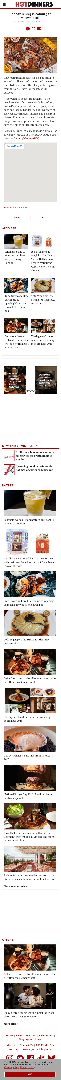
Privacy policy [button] (27, 1067)
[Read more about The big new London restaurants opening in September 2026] (42, 326)
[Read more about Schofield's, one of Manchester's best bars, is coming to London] (16, 241)
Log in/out (47, 1049)
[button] (22, 29)
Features (31, 1035)
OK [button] (30, 1074)
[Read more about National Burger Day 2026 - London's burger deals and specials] (30, 777)
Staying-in (25, 1039)
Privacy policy (30, 1049)
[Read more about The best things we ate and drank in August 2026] (30, 739)
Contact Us (26, 1045)
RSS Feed (41, 1045)
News (19, 1035)
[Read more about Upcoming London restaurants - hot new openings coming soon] (9, 470)
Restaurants (46, 1035)
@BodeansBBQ (30, 138)
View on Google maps (15, 207)
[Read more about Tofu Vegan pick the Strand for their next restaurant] (42, 285)
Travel (38, 1039)
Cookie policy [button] (11, 1067)
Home (9, 1035)
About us (11, 1045)
